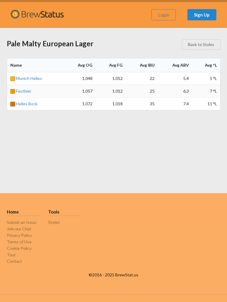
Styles (54, 222)
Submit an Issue (21, 222)
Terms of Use (19, 241)
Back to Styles (201, 44)
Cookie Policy (19, 248)
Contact (14, 261)
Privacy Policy (19, 235)
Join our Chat (19, 228)
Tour (11, 254)
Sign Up (202, 14)
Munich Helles (28, 78)
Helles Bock (26, 103)
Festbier (23, 90)
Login (163, 14)
